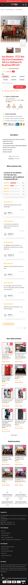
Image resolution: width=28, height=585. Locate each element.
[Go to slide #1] (10, 50)
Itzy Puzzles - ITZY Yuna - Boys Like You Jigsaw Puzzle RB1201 (20, 356)
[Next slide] (25, 29)
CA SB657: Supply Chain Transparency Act (11, 539)
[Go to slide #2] (18, 50)
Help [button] (25, 583)
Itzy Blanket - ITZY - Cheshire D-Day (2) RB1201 (19, 459)
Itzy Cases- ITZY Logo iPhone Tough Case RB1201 (20, 423)
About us (3, 531)
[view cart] (26, 5)
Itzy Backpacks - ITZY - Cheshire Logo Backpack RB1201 (7, 356)
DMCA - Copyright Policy (7, 537)
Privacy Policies (5, 535)
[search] (23, 5)
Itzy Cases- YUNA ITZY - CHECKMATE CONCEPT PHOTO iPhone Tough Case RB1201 (7, 424)
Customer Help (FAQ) (6, 555)
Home (2, 9)
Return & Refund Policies (7, 551)
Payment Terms (5, 549)
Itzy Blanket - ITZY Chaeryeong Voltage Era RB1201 (7, 459)
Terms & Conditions (5, 533)
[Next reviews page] (24, 328)
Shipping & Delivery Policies (7, 546)
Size (3, 74)
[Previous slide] (3, 29)
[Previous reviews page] (17, 328)
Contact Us (3, 553)
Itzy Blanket (19, 9)
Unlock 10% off (3, 578)
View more (14, 435)
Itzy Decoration (10, 9)
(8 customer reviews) (14, 68)
